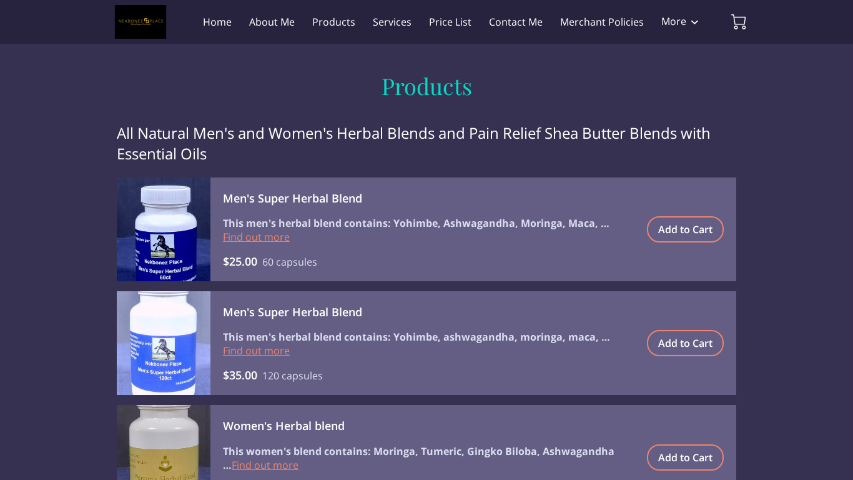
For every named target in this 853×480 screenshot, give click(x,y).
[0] (738, 21)
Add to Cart (685, 229)
